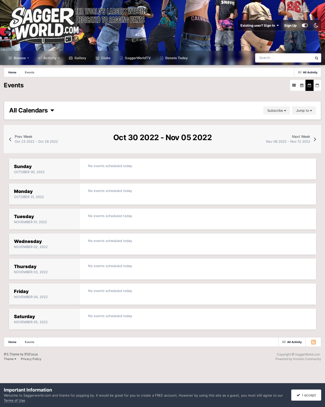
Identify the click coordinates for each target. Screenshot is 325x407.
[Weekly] (309, 85)
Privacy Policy (31, 359)
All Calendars (30, 110)
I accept (308, 395)
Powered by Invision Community (298, 359)
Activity (50, 58)
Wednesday (28, 241)
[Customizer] (304, 25)
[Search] (316, 57)
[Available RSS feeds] (313, 342)
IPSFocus (31, 354)
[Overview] (294, 85)
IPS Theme (11, 354)
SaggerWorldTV (137, 58)
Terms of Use (14, 400)
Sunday (23, 166)
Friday (21, 291)
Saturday (24, 316)
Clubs (105, 58)
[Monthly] (302, 85)
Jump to (303, 110)
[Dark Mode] (316, 25)
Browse (19, 58)
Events (300, 58)
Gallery (80, 58)
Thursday (25, 266)
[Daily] (317, 85)
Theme (9, 359)
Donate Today (176, 58)
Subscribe (275, 110)
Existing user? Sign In (258, 25)
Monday (23, 191)
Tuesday (24, 216)
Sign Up (290, 25)
